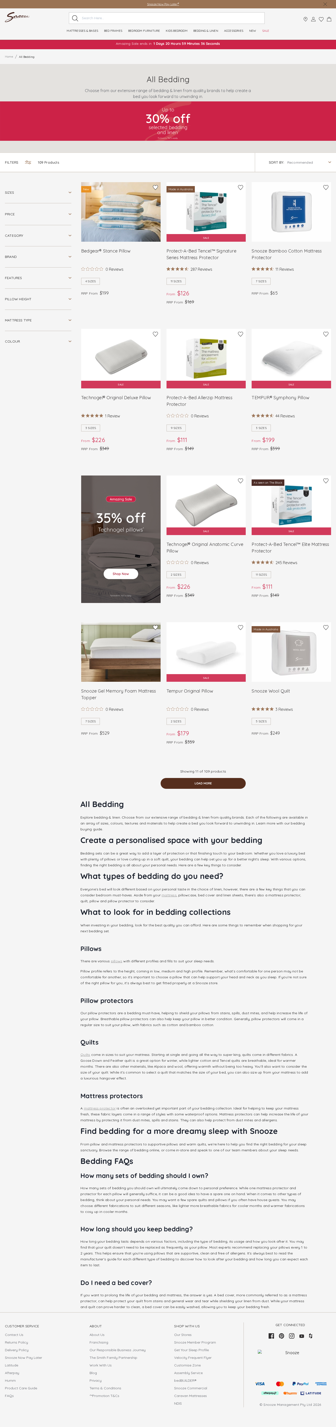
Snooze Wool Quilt (271, 691)
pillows (116, 961)
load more (203, 783)
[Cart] (329, 19)
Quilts (85, 1054)
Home (9, 56)
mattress (169, 895)
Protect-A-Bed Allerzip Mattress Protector (199, 401)
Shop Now (182, 4)
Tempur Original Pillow (190, 691)
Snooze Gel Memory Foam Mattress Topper (118, 694)
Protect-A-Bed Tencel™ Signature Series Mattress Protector (201, 254)
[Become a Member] (313, 19)
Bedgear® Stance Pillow (106, 251)
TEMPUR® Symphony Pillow (280, 397)
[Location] (305, 19)
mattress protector (100, 1108)
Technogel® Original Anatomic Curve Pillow (205, 547)
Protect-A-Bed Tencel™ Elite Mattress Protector (290, 547)
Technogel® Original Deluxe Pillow (116, 397)
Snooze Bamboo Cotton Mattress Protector (287, 254)
